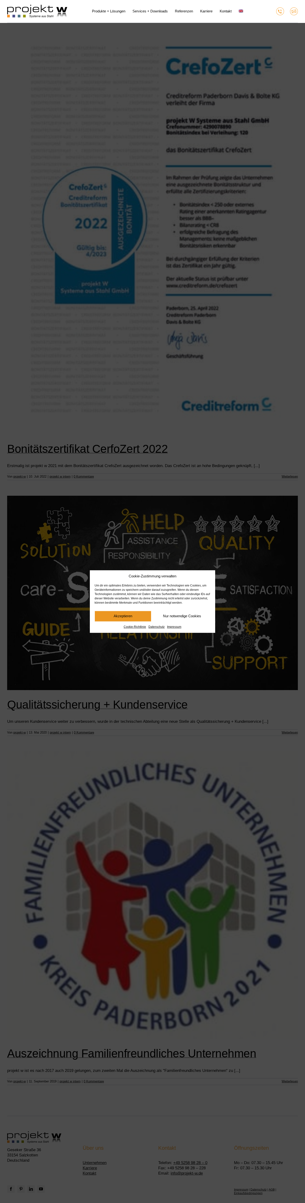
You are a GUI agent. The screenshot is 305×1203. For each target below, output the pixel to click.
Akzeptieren (123, 616)
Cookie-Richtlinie (135, 626)
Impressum (174, 626)
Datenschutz (156, 626)
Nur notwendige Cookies (182, 616)
